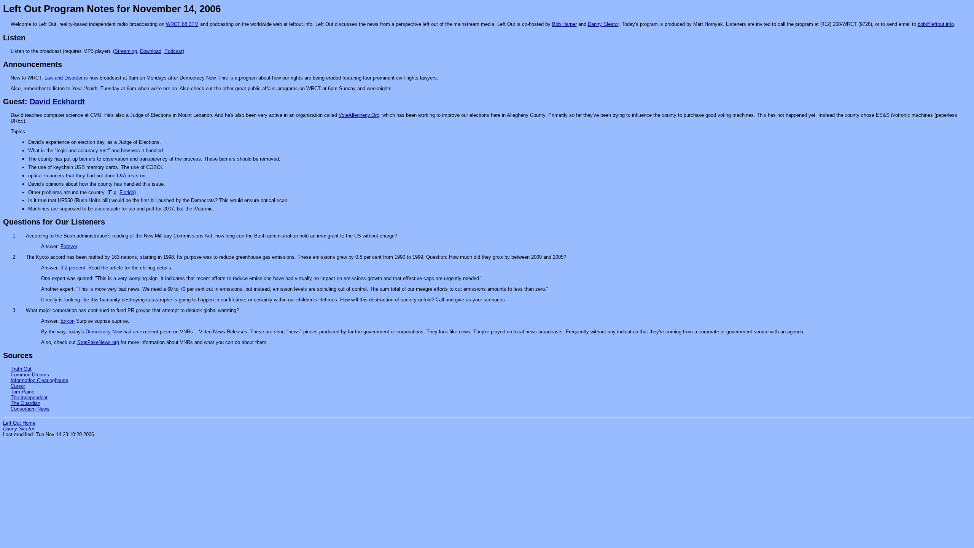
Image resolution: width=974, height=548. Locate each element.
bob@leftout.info (936, 24)
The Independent (29, 397)
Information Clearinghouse (39, 380)
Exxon (67, 321)
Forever (68, 246)
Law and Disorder (64, 78)
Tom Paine (22, 392)
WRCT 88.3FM (182, 24)
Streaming (126, 51)
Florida (126, 192)
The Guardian (25, 403)
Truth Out (21, 369)
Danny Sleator (603, 24)
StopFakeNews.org (98, 342)
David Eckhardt (57, 101)
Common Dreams (30, 375)
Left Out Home (19, 423)
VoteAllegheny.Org (359, 115)
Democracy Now (104, 332)
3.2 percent (72, 268)
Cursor (18, 386)
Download (150, 51)
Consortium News (30, 409)
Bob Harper (564, 24)
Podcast (173, 51)
